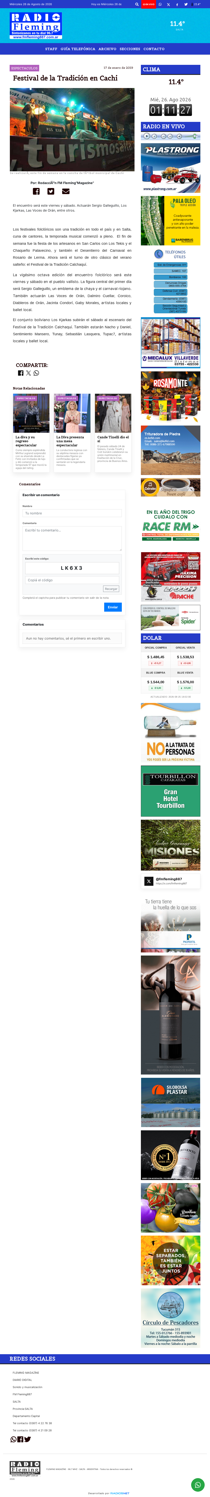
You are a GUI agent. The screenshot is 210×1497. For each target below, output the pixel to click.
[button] (137, 4)
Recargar (111, 589)
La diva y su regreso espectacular (26, 441)
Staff (51, 49)
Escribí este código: (37, 558)
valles (139, 58)
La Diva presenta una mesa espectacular (70, 441)
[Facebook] (177, 4)
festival (73, 58)
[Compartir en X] (28, 373)
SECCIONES (130, 49)
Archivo (107, 49)
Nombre (27, 506)
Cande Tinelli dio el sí (113, 439)
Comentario (30, 523)
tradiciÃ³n (96, 58)
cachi (115, 58)
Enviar (113, 607)
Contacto (154, 49)
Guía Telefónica (78, 49)
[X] (168, 4)
